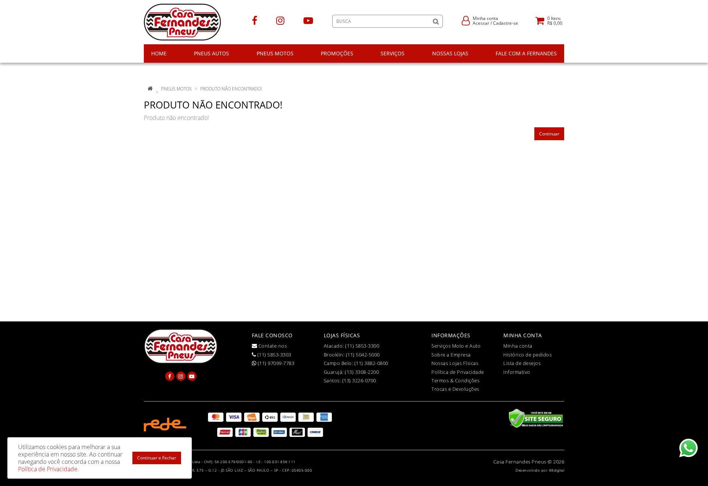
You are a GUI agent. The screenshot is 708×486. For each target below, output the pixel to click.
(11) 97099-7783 (275, 363)
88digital (557, 470)
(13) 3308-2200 (362, 372)
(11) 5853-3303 (273, 354)
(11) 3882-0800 (371, 363)
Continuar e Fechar (156, 458)
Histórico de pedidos (527, 354)
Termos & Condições (455, 380)
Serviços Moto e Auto (455, 345)
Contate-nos (272, 345)
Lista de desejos (522, 363)
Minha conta (517, 345)
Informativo (516, 372)
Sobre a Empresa (451, 354)
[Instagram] (280, 20)
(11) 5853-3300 (362, 345)
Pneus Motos (176, 89)
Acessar (481, 23)
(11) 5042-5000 (363, 354)
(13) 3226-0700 (359, 380)
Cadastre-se (505, 23)
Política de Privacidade (457, 372)
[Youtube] (308, 20)
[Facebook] (254, 20)
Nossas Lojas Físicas (454, 363)
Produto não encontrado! (231, 89)
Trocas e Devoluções (455, 389)
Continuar (549, 134)
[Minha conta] (466, 20)
